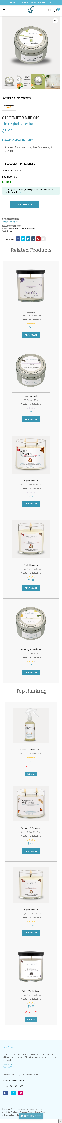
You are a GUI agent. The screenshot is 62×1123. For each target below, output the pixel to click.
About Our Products (10, 1112)
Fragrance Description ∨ (17, 139)
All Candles (19, 228)
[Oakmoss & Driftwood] (31, 803)
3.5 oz (9, 231)
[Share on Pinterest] (38, 238)
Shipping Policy (26, 1112)
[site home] (31, 10)
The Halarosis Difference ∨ (18, 163)
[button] (56, 11)
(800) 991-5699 (16, 1086)
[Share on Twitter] (23, 238)
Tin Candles (30, 228)
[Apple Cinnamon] (31, 455)
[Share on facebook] (18, 238)
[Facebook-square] (5, 1093)
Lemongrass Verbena (31, 649)
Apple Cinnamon (31, 480)
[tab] (31, 140)
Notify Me (31, 774)
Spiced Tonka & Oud (31, 991)
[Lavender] (31, 286)
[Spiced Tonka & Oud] (31, 966)
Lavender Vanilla (31, 396)
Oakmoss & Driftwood (31, 828)
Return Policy (40, 1112)
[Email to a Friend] (43, 238)
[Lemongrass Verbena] (31, 623)
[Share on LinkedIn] (28, 238)
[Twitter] (20, 1093)
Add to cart (25, 204)
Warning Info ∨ (11, 170)
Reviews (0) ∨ (9, 177)
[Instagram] (13, 1093)
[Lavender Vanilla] (31, 370)
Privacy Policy (8, 1115)
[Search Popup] (49, 10)
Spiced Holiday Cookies (30, 750)
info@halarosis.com (17, 1080)
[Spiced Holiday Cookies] (31, 725)
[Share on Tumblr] (33, 238)
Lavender (31, 312)
